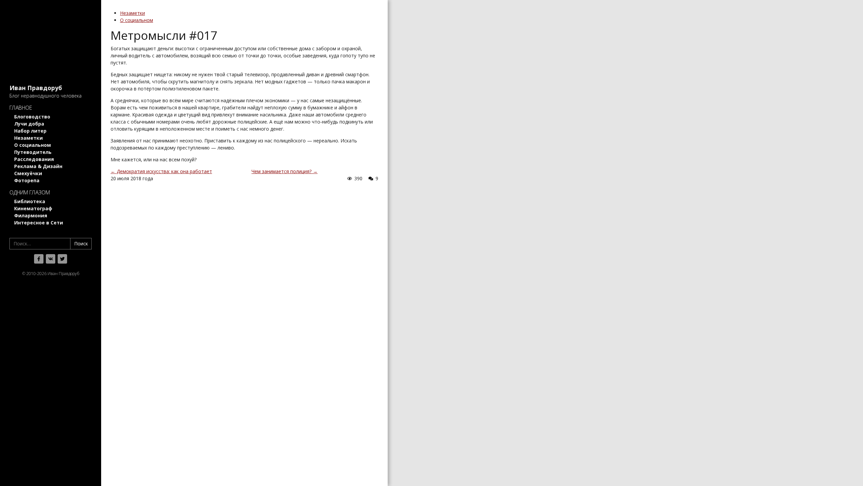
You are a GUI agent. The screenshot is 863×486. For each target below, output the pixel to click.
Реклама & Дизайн (38, 166)
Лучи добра (29, 123)
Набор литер (30, 131)
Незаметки (28, 138)
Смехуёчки (28, 173)
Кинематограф (33, 208)
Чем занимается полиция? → (284, 171)
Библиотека (29, 201)
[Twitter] (62, 259)
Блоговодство (32, 116)
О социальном (32, 145)
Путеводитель (33, 152)
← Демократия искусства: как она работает (161, 171)
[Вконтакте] (50, 259)
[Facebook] (38, 259)
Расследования (34, 159)
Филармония (30, 215)
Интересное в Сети (38, 222)
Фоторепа (26, 180)
